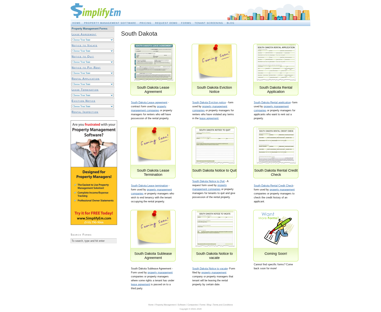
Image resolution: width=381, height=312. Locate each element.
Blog (231, 23)
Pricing (146, 23)
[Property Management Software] (94, 224)
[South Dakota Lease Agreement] (153, 83)
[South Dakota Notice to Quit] (215, 166)
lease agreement (208, 118)
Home (76, 23)
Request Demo (166, 23)
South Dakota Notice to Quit (208, 181)
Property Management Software (110, 23)
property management (282, 189)
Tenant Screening (209, 23)
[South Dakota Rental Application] (276, 83)
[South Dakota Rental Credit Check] (276, 166)
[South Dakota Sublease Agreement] (153, 249)
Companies (193, 304)
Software (182, 304)
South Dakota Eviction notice (209, 102)
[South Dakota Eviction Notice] (215, 83)
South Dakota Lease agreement (149, 102)
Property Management (165, 304)
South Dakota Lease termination (149, 185)
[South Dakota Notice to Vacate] (215, 249)
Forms (186, 23)
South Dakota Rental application (272, 102)
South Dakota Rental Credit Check (273, 185)
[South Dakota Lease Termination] (153, 166)
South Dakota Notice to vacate (210, 268)
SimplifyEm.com (100, 11)
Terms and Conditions (223, 304)
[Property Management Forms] (276, 249)
